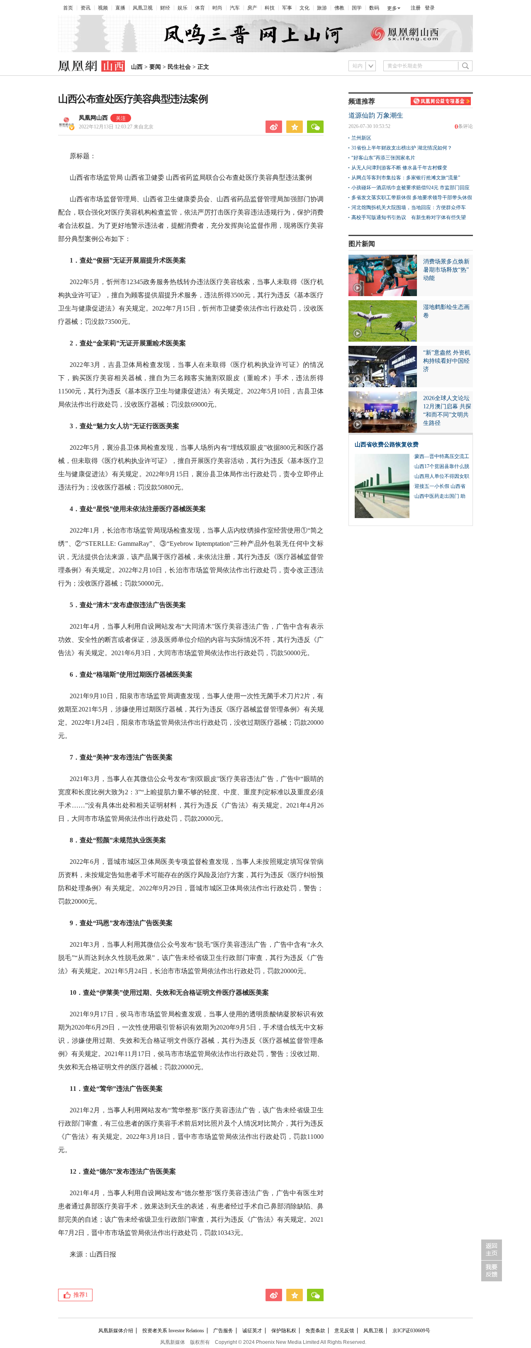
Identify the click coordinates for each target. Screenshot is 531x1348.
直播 (120, 8)
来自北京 (116, 127)
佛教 (339, 8)
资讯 (85, 8)
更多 (392, 8)
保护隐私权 (283, 1331)
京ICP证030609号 (411, 1331)
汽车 (235, 8)
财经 (165, 8)
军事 (287, 8)
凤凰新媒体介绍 (115, 1331)
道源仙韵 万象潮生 (375, 115)
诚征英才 (252, 1331)
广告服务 (223, 1331)
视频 (103, 8)
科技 (270, 8)
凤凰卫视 (143, 8)
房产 (252, 8)
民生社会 (179, 67)
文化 (304, 8)
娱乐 (183, 8)
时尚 (217, 8)
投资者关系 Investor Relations (173, 1331)
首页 (68, 8)
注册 (416, 8)
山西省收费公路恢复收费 (387, 444)
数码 (374, 8)
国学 (357, 8)
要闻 (155, 67)
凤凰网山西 (93, 118)
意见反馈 (344, 1331)
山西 (137, 67)
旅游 (322, 8)
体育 (200, 8)
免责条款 (315, 1331)
